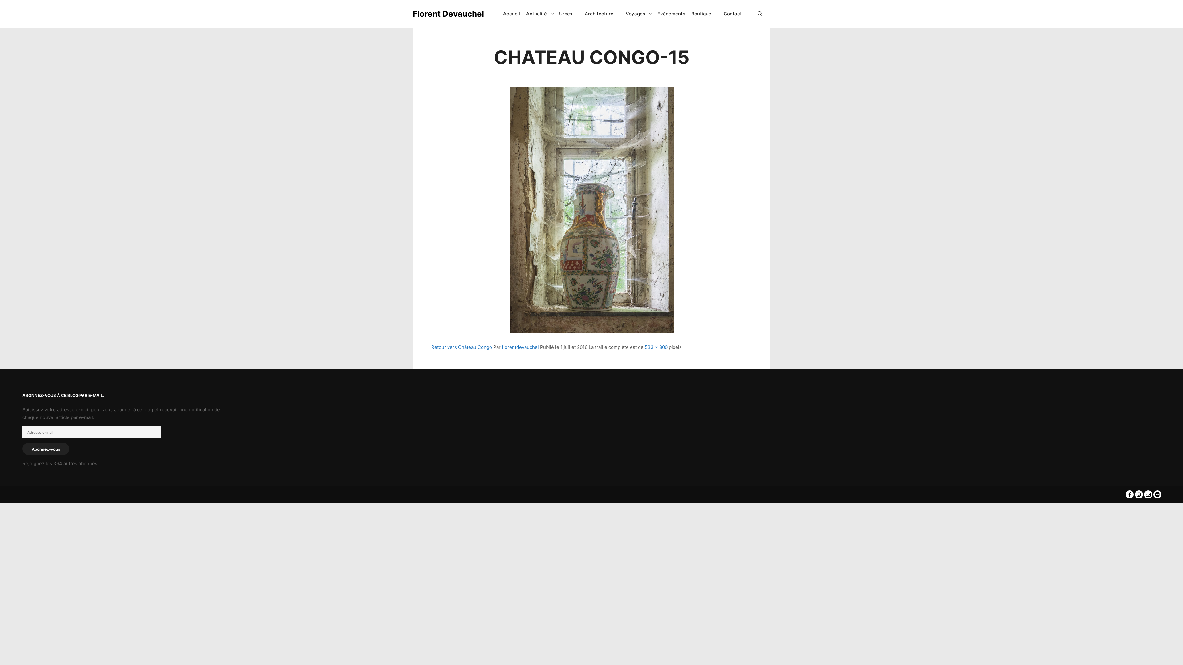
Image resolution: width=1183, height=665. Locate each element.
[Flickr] (1157, 494)
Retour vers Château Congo (461, 347)
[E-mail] (1148, 494)
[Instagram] (1139, 494)
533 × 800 (656, 347)
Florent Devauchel (443, 13)
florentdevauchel (520, 347)
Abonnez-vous (46, 449)
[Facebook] (1130, 494)
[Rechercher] (760, 14)
